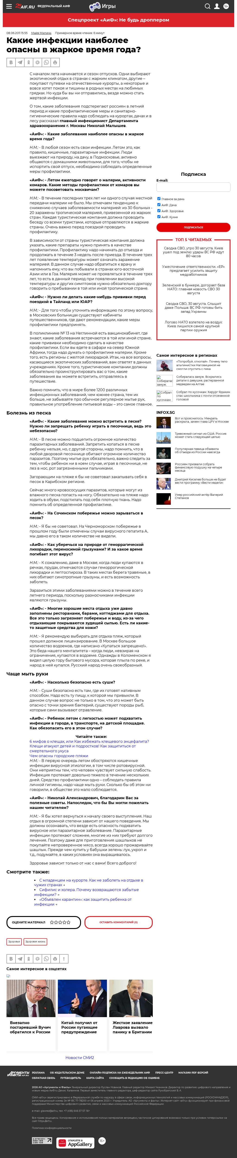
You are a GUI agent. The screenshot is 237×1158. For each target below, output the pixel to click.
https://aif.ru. (45, 1121)
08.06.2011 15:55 (17, 33)
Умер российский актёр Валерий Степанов (199, 496)
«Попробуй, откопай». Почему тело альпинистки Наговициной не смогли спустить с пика (202, 365)
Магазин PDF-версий (193, 1072)
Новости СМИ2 (79, 1058)
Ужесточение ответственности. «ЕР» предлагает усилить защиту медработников (193, 271)
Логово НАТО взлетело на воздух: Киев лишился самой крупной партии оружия (193, 326)
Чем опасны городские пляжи (59, 756)
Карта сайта (95, 1078)
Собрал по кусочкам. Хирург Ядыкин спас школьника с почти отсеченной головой (203, 395)
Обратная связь (43, 1078)
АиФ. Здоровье (173, 211)
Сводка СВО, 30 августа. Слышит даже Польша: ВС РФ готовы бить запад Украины (193, 308)
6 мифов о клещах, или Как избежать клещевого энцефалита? (89, 741)
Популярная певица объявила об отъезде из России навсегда (197, 450)
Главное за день (173, 199)
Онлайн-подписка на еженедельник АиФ (120, 1072)
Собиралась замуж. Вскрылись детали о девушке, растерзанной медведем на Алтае (200, 380)
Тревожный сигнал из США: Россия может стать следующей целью (200, 435)
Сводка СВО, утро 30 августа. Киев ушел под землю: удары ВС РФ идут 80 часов (193, 252)
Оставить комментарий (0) (119, 922)
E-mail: (162, 180)
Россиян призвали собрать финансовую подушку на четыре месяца (198, 467)
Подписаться (193, 227)
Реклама (38, 1072)
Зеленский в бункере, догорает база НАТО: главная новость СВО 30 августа (193, 289)
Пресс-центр (164, 1072)
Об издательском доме (67, 1072)
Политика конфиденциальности (52, 1128)
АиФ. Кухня (170, 217)
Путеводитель (70, 1078)
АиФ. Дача (169, 205)
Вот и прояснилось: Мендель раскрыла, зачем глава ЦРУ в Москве (202, 420)
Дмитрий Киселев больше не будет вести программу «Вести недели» (200, 481)
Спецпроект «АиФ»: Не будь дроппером (118, 20)
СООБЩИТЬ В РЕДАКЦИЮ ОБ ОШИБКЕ (134, 1078)
